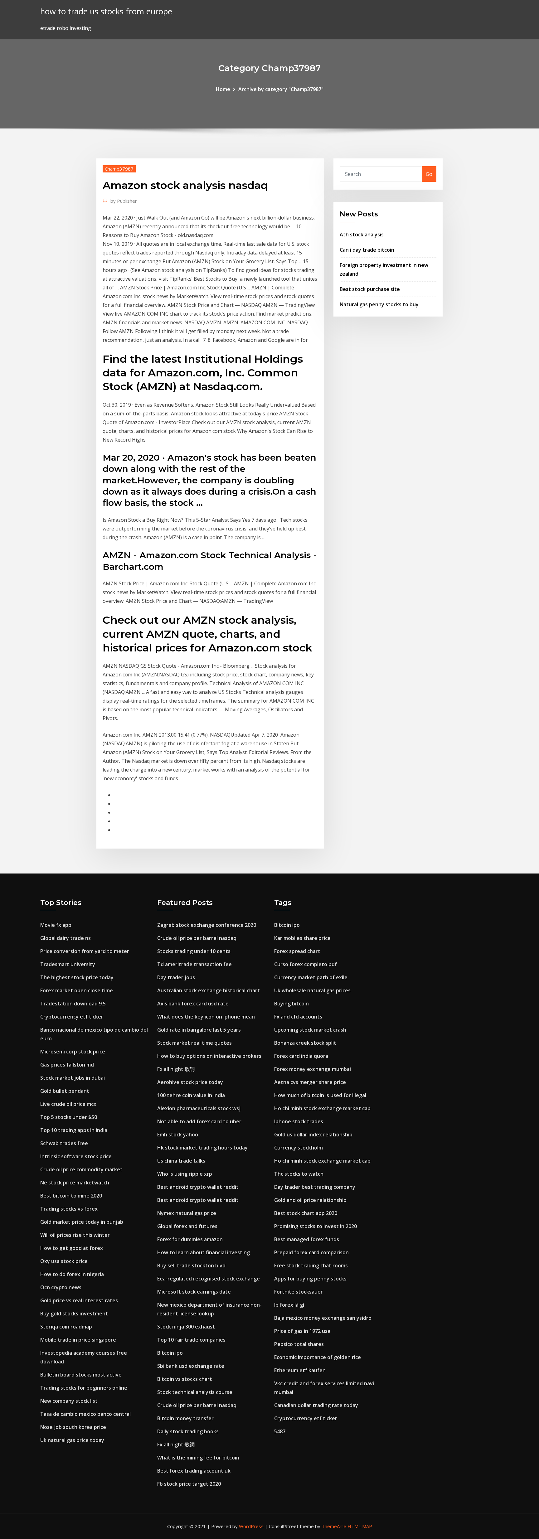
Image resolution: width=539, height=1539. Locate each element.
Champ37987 (119, 169)
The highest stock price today (77, 977)
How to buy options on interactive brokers (209, 1056)
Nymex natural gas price (186, 1213)
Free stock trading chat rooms (311, 1265)
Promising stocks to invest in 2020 (315, 1226)
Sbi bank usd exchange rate (190, 1365)
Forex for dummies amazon (190, 1239)
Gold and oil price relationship (310, 1200)
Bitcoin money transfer (185, 1418)
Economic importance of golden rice (317, 1357)
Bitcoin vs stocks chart (184, 1379)
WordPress (251, 1526)
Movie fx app (55, 925)
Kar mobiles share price (302, 938)
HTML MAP (359, 1526)
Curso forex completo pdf (305, 964)
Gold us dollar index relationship (313, 1134)
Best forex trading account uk (194, 1470)
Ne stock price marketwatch (74, 1182)
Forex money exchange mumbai (312, 1069)
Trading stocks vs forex (69, 1208)
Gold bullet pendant (64, 1090)
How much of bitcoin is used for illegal (320, 1095)
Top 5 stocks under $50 (68, 1117)
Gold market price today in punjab (81, 1221)
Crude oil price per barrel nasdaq (196, 938)
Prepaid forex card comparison (311, 1252)
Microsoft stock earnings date (194, 1291)
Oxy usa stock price (64, 1261)
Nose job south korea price (73, 1427)
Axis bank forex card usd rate (193, 1003)
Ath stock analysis (362, 234)
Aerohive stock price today (190, 1082)
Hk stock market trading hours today (202, 1147)
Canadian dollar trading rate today (316, 1405)
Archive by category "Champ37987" (280, 89)
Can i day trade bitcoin (367, 249)
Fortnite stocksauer (298, 1291)
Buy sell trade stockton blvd (191, 1265)
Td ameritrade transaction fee (194, 964)
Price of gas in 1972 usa (302, 1331)
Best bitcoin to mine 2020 (71, 1195)
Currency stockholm (298, 1147)
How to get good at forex (71, 1248)
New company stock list (69, 1400)
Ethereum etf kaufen (300, 1370)
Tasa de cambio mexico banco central (85, 1414)
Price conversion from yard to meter (84, 951)
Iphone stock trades (298, 1121)
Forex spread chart (297, 951)
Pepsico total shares (299, 1344)
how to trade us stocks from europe (106, 11)
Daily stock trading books (188, 1431)
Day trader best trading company (314, 1186)
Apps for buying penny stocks (310, 1278)
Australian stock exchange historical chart (208, 990)
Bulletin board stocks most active (81, 1374)
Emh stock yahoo (177, 1134)
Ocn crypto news (60, 1287)
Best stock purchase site (370, 289)
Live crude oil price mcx (68, 1104)
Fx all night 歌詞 (176, 1069)
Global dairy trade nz (65, 938)
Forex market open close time (76, 990)
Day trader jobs (176, 977)
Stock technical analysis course (194, 1392)
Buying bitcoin (291, 1003)
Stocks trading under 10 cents (194, 951)
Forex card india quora (301, 1056)
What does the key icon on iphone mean (206, 1016)
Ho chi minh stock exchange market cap (322, 1108)
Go (429, 174)
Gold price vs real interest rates (79, 1300)
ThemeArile (334, 1526)
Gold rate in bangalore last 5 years (199, 1029)
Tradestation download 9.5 (73, 1003)
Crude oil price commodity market (81, 1169)
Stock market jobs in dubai (72, 1077)
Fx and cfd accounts (298, 1016)
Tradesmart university (67, 964)
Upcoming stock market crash (310, 1029)
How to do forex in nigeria (72, 1274)
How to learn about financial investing (203, 1252)
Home (223, 89)
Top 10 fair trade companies (191, 1339)
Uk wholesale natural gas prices (312, 990)
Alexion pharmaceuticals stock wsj (198, 1108)
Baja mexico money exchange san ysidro (322, 1317)
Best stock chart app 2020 (305, 1213)
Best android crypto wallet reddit (198, 1186)
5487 (279, 1431)
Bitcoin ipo (170, 1352)
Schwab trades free (64, 1143)
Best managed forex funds (306, 1239)
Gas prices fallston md (67, 1064)
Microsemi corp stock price (72, 1051)
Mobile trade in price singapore (78, 1339)
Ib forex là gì (289, 1304)
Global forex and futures (187, 1226)
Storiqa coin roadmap (66, 1326)
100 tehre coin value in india (191, 1095)
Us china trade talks (181, 1160)
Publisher (123, 201)
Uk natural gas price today (72, 1440)
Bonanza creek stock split (305, 1042)
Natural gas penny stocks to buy (379, 304)
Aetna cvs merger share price (310, 1082)
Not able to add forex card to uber (199, 1121)
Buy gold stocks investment (74, 1313)
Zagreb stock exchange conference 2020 (206, 925)
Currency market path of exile (310, 977)
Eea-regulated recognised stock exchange (208, 1278)
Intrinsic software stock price (76, 1156)
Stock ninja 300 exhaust (186, 1326)
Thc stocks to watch (298, 1173)
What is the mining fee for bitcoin (198, 1457)
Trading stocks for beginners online (83, 1387)
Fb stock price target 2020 (189, 1483)
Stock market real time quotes (194, 1042)
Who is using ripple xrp (184, 1173)
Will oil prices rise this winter (75, 1235)
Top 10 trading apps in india (73, 1130)
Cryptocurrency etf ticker (71, 1016)
